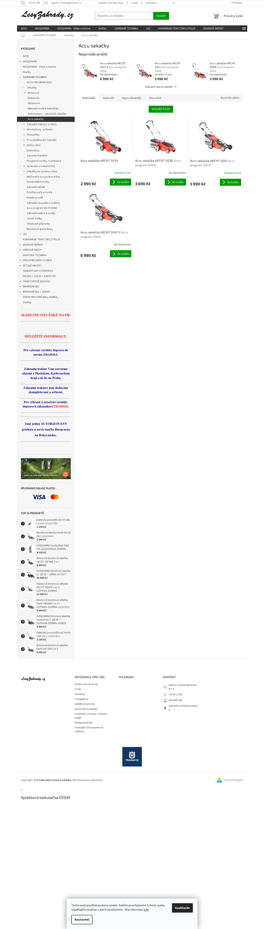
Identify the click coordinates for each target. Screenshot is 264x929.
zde (146, 910)
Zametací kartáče (37, 156)
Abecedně (155, 98)
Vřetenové (34, 103)
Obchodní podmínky (86, 709)
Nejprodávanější (131, 98)
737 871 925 (175, 695)
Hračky (27, 72)
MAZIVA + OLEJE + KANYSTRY (39, 276)
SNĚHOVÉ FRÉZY (32, 250)
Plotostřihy (33, 135)
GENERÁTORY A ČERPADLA (38, 271)
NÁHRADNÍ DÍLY (31, 287)
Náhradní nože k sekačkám (43, 109)
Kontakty (151, 3)
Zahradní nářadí (36, 187)
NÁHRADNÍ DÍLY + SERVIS (36, 292)
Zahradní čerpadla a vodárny (43, 203)
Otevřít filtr (161, 109)
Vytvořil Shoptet (233, 780)
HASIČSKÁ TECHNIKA (35, 255)
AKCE (26, 56)
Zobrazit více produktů (159, 86)
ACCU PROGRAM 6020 (39, 82)
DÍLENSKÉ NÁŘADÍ (33, 245)
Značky (27, 302)
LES (25, 234)
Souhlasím (182, 908)
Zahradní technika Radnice (183, 708)
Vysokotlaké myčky (38, 182)
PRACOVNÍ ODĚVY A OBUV (37, 260)
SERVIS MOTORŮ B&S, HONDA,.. (41, 297)
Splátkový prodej (85, 704)
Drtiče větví (33, 145)
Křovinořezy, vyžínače (40, 129)
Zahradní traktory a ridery (42, 124)
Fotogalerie (81, 699)
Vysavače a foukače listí (41, 166)
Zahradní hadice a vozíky (41, 213)
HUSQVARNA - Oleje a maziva (39, 67)
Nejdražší (108, 98)
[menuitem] (24, 28)
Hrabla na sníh (35, 198)
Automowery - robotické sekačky (47, 114)
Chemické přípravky (38, 224)
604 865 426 (175, 700)
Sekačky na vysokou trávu (42, 171)
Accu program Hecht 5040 (42, 208)
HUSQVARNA (30, 61)
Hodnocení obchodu (110, 3)
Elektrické (33, 98)
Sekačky (32, 88)
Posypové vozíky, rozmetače (44, 161)
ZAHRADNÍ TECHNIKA (35, 77)
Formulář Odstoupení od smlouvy (89, 729)
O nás (134, 3)
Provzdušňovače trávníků (41, 140)
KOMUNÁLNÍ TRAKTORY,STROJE (41, 239)
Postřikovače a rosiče (39, 192)
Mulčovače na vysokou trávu (43, 177)
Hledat (161, 15)
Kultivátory (33, 151)
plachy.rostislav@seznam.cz (182, 687)
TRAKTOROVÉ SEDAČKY (36, 281)
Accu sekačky (36, 119)
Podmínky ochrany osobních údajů (91, 716)
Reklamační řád (83, 723)
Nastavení (82, 919)
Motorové (33, 93)
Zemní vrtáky (34, 219)
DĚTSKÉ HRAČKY (32, 266)
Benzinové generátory (40, 229)
